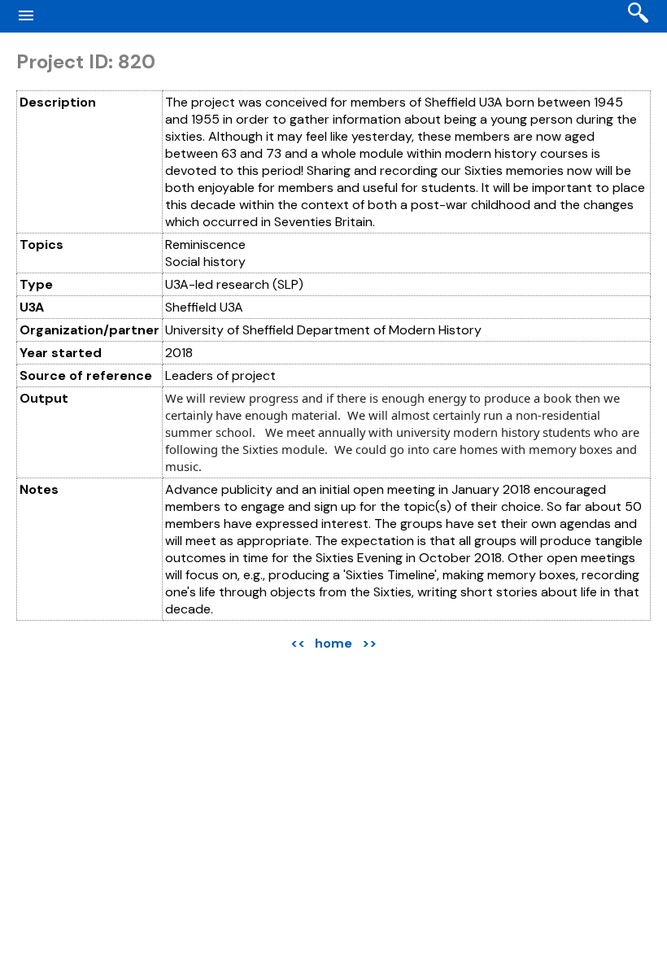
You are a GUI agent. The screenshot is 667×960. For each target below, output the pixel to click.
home (333, 643)
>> (369, 643)
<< (297, 643)
